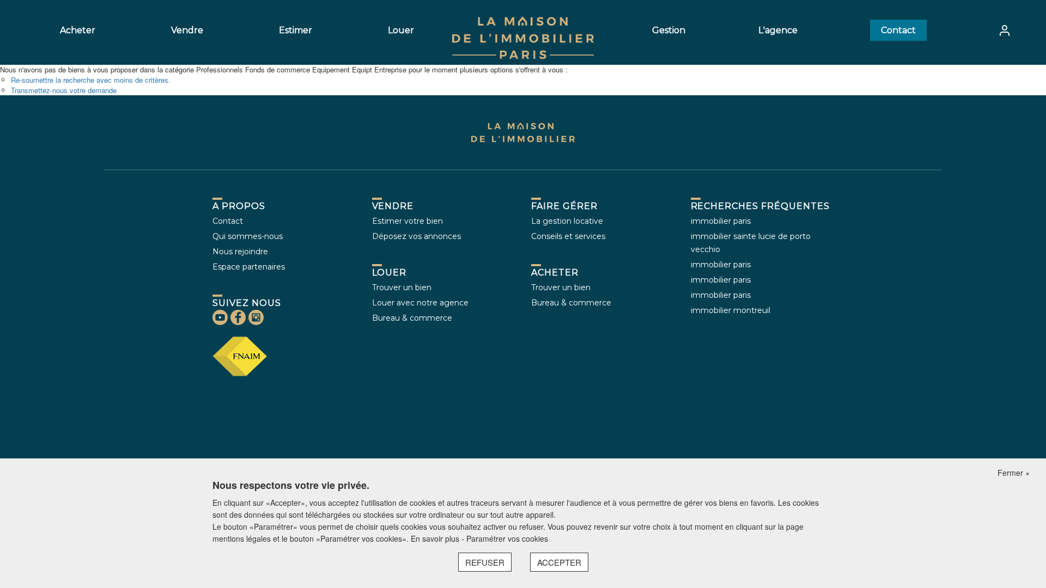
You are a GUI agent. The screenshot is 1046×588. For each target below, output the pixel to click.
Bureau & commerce (412, 318)
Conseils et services (568, 236)
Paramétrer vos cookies (507, 538)
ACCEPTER (559, 562)
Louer (401, 30)
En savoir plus (436, 538)
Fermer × (1014, 472)
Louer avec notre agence (420, 303)
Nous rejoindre (240, 251)
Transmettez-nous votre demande (64, 90)
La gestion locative (567, 221)
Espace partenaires (248, 267)
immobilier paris (721, 221)
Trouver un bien (401, 287)
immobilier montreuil (730, 310)
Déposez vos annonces (416, 236)
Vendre (187, 30)
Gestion (668, 30)
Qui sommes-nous (247, 236)
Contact (898, 30)
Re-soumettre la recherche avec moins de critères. (91, 80)
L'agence (778, 30)
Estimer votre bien (407, 221)
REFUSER (484, 562)
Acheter (77, 30)
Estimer (295, 30)
